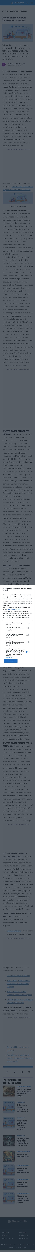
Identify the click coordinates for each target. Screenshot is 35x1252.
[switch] (27, 628)
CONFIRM (11, 660)
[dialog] (17, 626)
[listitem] (17, 623)
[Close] (31, 589)
